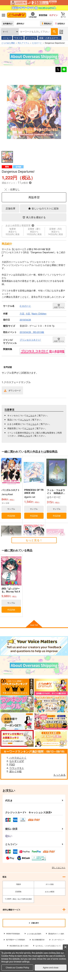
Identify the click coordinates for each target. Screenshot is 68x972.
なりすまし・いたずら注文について (48, 946)
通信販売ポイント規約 (56, 934)
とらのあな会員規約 (34, 934)
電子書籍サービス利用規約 (15, 939)
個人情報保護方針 (38, 939)
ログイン (53, 15)
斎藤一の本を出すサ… (49, 37)
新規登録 (43, 15)
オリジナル (31, 37)
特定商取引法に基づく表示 (19, 946)
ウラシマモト (16, 768)
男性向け (48, 23)
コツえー (7, 37)
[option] (34, 112)
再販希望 (34, 197)
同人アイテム (23, 42)
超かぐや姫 (15, 771)
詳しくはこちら (58, 867)
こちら (31, 415)
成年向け (20, 23)
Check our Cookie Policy (17, 967)
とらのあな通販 (8, 42)
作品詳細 (11, 515)
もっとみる (59, 774)
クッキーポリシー (58, 939)
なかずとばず (16, 761)
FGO (12, 764)
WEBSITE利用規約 (13, 934)
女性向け (61, 23)
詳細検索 (61, 31)
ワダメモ (18, 37)
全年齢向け (8, 23)
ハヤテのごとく (18, 757)
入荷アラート (59, 307)
